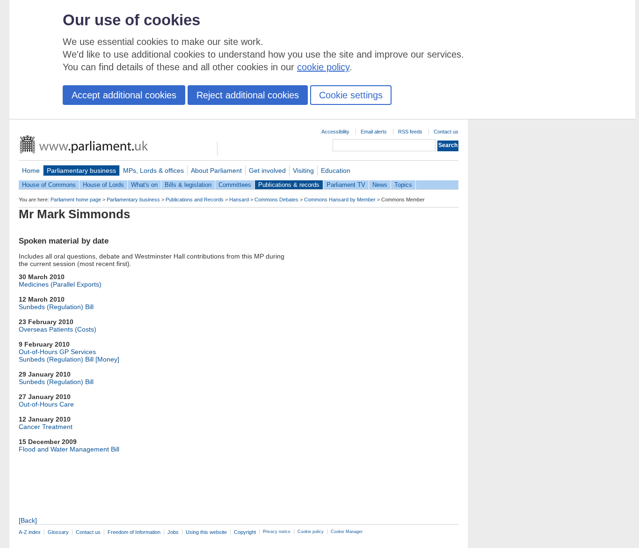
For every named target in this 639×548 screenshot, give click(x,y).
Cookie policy (311, 531)
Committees (234, 184)
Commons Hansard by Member (340, 199)
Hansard (239, 199)
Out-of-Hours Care (46, 404)
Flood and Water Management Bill (69, 449)
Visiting (303, 170)
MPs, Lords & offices (153, 170)
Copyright (245, 532)
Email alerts (374, 131)
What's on (144, 184)
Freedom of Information (134, 532)
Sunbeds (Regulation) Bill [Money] (69, 359)
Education (335, 170)
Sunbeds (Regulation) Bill (56, 307)
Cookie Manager (347, 531)
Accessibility (335, 131)
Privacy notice (276, 531)
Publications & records (289, 184)
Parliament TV (346, 184)
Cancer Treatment (46, 426)
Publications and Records (195, 199)
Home (31, 170)
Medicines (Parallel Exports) (60, 284)
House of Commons (49, 184)
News (379, 184)
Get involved (267, 170)
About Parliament (216, 170)
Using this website (206, 532)
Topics (403, 184)
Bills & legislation (188, 184)
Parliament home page (76, 199)
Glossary (58, 532)
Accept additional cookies (124, 95)
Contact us (446, 131)
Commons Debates (276, 199)
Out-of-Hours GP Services (57, 351)
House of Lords (103, 184)
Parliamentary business (81, 170)
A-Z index (30, 532)
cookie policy (323, 67)
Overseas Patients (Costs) (57, 329)
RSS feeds (410, 131)
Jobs (173, 532)
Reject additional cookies (247, 95)
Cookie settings (351, 95)
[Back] (28, 520)
